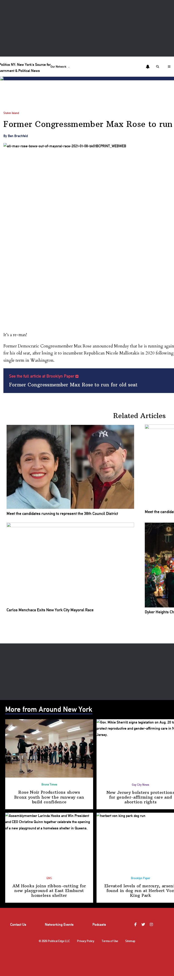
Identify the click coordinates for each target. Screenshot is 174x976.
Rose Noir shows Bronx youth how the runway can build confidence (49, 797)
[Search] (158, 66)
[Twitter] (143, 924)
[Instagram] (152, 924)
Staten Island (11, 113)
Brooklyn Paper (140, 878)
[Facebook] (136, 924)
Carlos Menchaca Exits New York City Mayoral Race (50, 609)
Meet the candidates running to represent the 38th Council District (62, 513)
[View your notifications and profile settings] (147, 66)
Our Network (58, 66)
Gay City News (140, 784)
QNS (49, 878)
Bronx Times (49, 784)
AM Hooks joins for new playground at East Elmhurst (49, 890)
